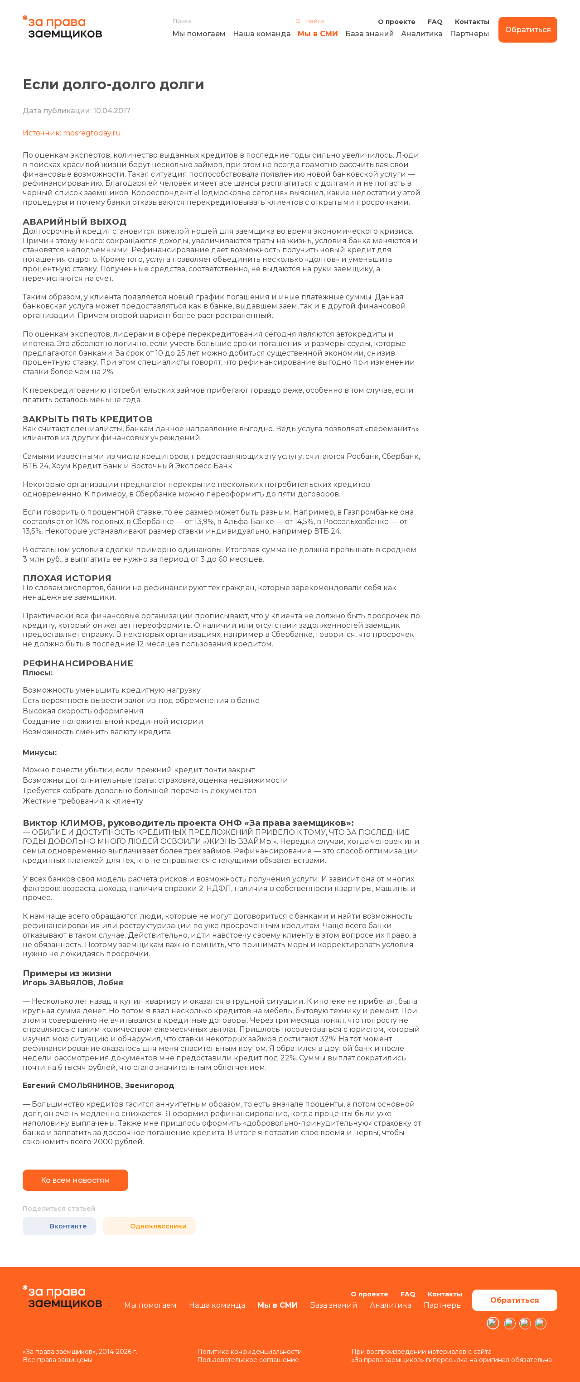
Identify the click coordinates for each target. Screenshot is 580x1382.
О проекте (397, 22)
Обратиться (528, 29)
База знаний (369, 33)
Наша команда (262, 33)
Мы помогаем (199, 33)
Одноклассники (158, 1226)
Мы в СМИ (318, 33)
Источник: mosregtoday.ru (72, 133)
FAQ (435, 22)
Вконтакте (68, 1226)
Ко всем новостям (75, 1180)
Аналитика (422, 33)
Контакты (472, 22)
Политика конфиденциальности (249, 1352)
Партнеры (469, 33)
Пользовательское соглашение (248, 1360)
